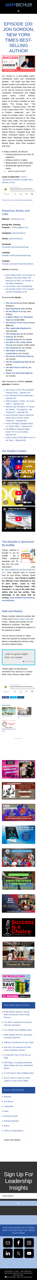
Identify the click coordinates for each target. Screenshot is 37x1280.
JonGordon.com (18, 219)
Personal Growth (11, 1116)
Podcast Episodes (11, 1121)
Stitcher (5, 182)
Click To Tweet (29, 661)
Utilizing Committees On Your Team (19, 1042)
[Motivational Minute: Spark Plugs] (9, 724)
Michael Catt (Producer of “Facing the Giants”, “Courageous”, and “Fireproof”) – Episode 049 (20, 409)
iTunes (23, 177)
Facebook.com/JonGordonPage (15, 247)
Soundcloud (7, 180)
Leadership (8, 1106)
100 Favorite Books (7, 716)
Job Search (8, 1101)
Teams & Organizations (13, 1131)
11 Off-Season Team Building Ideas (19, 1073)
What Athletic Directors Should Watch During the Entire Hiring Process (16, 1014)
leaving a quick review (21, 619)
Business (7, 1097)
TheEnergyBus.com (19, 227)
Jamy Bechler (18, 4)
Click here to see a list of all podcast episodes (17, 200)
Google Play (26, 180)
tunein (12, 182)
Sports (6, 1126)
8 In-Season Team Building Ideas (18, 1030)
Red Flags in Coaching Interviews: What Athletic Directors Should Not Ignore (18, 1065)
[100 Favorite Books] (9, 711)
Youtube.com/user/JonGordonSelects (17, 264)
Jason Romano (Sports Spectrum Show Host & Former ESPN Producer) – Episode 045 (20, 418)
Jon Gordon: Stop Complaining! (19, 286)
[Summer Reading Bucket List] (24, 711)
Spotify (17, 180)
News (6, 1111)
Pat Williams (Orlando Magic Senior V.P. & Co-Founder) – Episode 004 (18, 432)
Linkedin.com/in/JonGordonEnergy (16, 255)
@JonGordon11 (19, 233)
